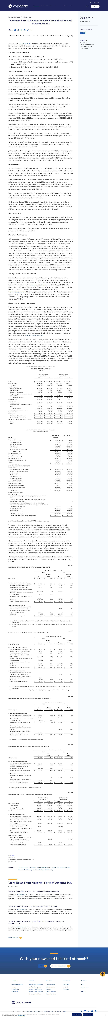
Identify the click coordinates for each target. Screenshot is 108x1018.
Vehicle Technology (38, 870)
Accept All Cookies (88, 1014)
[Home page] (18, 6)
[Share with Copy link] (28, 30)
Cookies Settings (77, 1014)
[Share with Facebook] (21, 30)
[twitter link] (81, 1011)
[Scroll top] (102, 974)
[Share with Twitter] (18, 30)
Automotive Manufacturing (25, 870)
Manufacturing (49, 870)
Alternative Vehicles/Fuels (44, 867)
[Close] (105, 1015)
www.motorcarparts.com (38, 285)
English (83, 32)
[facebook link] (92, 1011)
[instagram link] (95, 1011)
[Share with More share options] (31, 30)
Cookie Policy (21, 1015)
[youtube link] (88, 1011)
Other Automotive (65, 867)
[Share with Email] (25, 30)
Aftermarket (33, 867)
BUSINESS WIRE (25, 44)
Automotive (55, 867)
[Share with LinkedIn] (15, 30)
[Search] (90, 2)
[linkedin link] (85, 1011)
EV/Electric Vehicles (23, 867)
